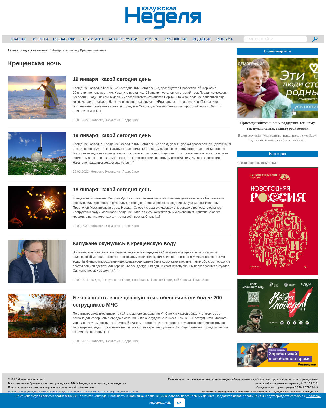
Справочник (92, 39)
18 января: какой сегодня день (112, 189)
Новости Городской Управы (171, 280)
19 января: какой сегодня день (112, 79)
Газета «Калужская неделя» (28, 50)
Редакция (202, 39)
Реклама (224, 39)
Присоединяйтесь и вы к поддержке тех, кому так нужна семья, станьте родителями (277, 125)
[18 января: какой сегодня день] (37, 228)
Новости (40, 39)
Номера (151, 39)
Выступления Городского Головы (126, 280)
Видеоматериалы (277, 51)
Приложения (175, 39)
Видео (95, 280)
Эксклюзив (112, 120)
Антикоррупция (123, 39)
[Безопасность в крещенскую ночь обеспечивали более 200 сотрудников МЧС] (37, 336)
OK (179, 403)
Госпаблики (64, 39)
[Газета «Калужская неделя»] (163, 26)
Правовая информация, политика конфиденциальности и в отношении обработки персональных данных (73, 391)
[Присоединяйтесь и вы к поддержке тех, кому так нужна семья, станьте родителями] (277, 88)
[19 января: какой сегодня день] (37, 118)
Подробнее (130, 120)
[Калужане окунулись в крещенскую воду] (37, 282)
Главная (18, 39)
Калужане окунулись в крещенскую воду (124, 243)
